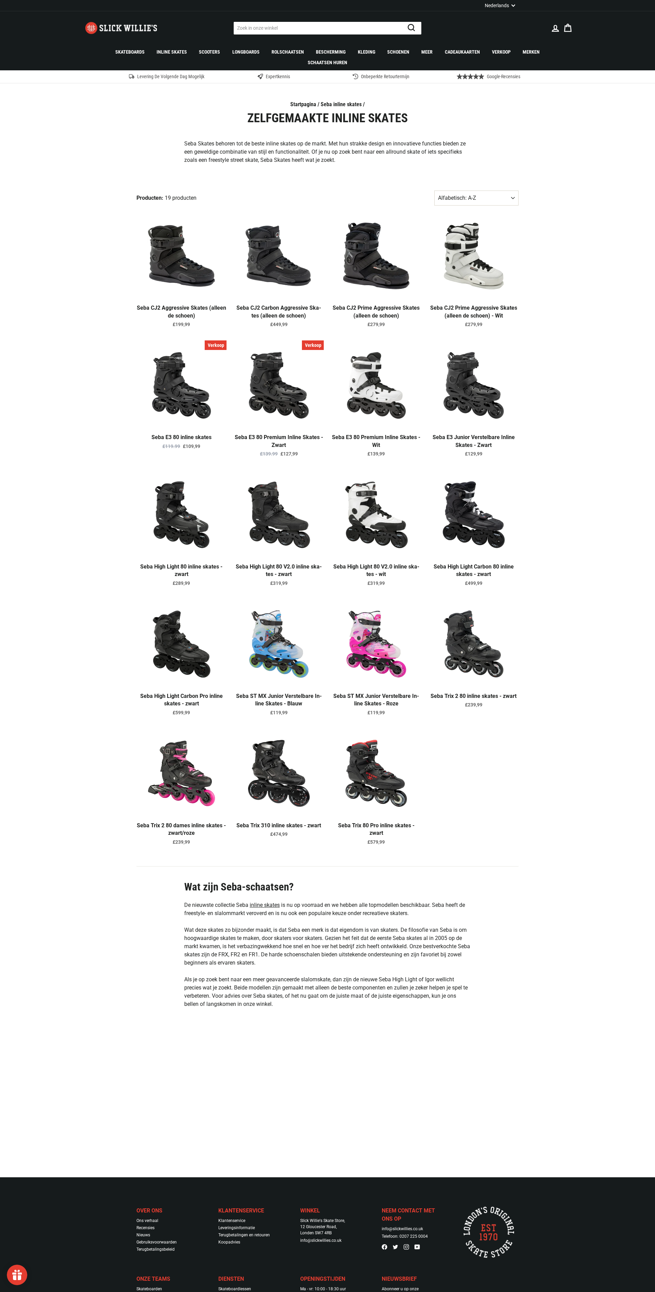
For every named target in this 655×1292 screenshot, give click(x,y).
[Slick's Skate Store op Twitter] (395, 1247)
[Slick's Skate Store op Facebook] (384, 1247)
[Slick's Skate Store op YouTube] (417, 1247)
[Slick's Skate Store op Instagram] (406, 1247)
